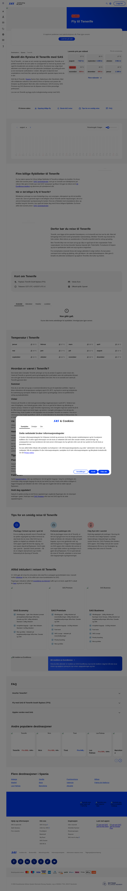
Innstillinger (80, 472)
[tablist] (63, 427)
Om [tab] (41, 426)
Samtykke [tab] (24, 426)
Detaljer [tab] (34, 426)
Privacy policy (29, 453)
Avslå (93, 472)
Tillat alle (103, 472)
